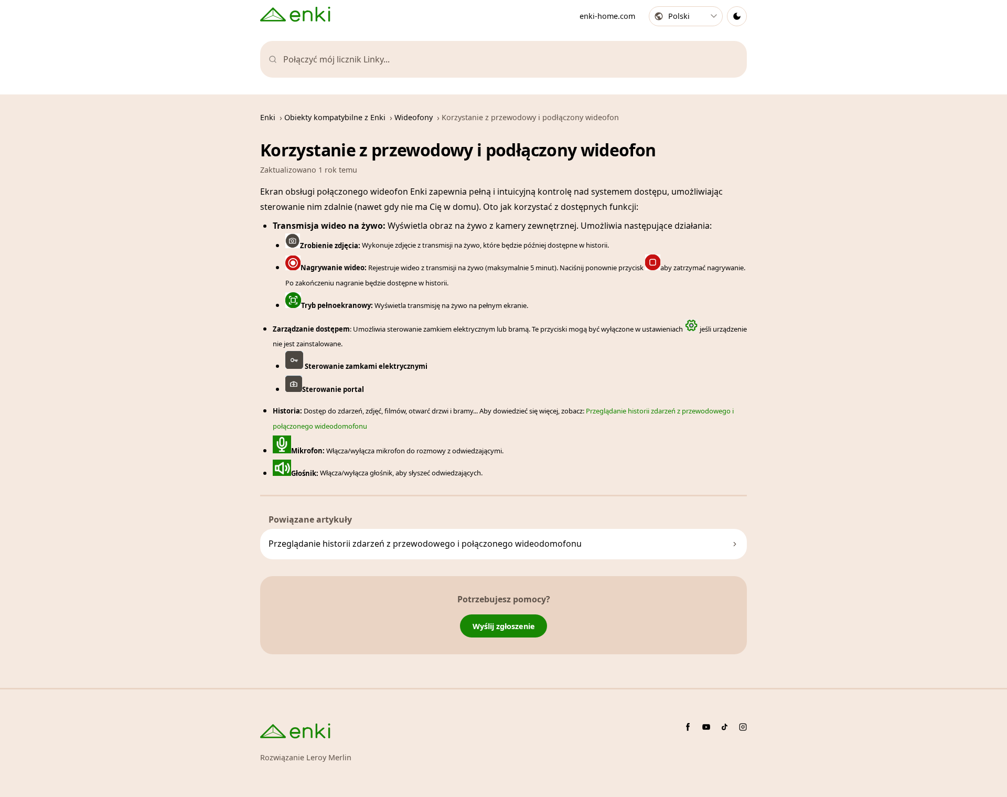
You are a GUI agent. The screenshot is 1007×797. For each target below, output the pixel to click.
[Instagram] (743, 727)
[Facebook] (688, 727)
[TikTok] (725, 727)
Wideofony (413, 117)
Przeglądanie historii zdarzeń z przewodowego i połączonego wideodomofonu (425, 543)
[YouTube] (706, 727)
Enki (267, 117)
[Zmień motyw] (737, 16)
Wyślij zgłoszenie (504, 626)
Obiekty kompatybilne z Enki (334, 117)
